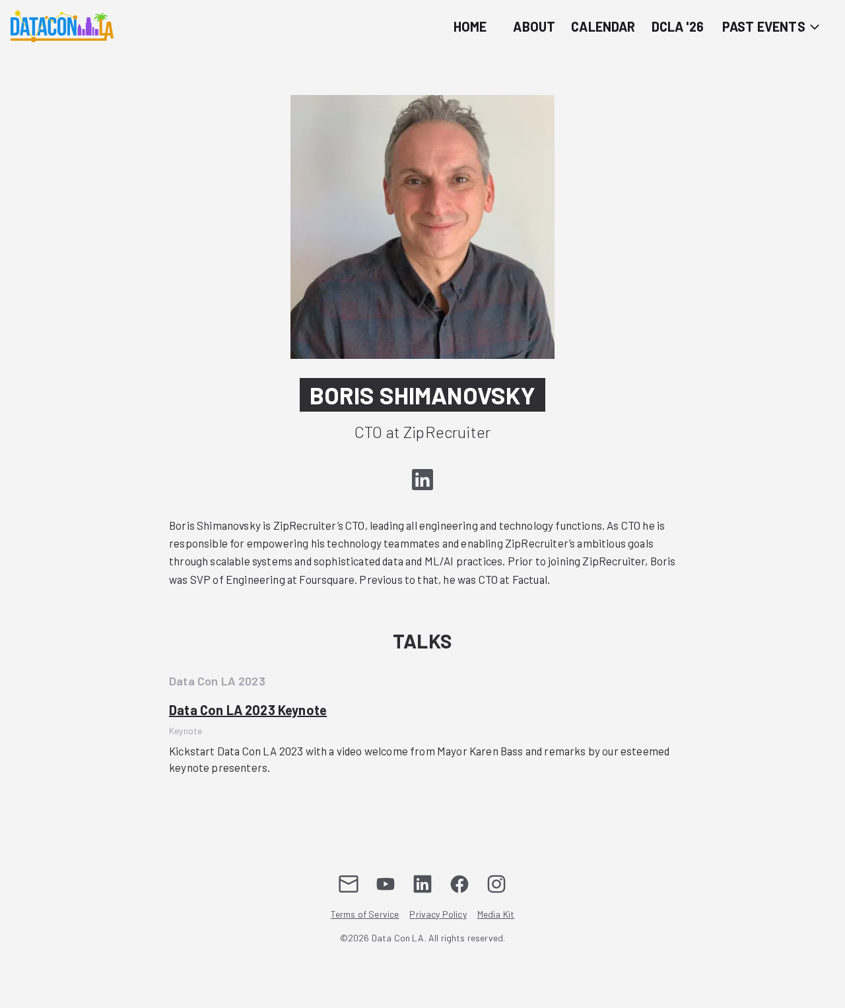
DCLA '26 (678, 26)
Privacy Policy (437, 914)
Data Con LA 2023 (217, 681)
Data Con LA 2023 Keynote (248, 710)
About (534, 26)
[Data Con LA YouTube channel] (385, 884)
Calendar (603, 26)
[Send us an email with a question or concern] (348, 884)
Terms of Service (365, 914)
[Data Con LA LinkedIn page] (422, 884)
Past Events (765, 26)
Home (470, 26)
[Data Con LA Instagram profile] (496, 884)
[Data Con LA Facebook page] (459, 884)
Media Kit (496, 914)
